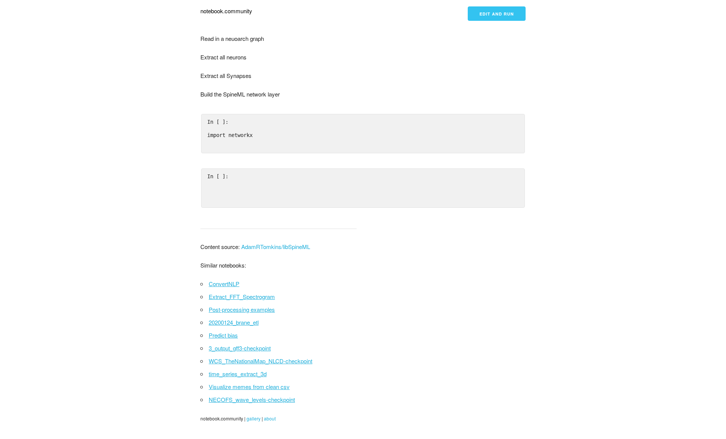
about (270, 418)
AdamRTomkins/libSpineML (275, 247)
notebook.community (226, 11)
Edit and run (496, 14)
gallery (254, 418)
